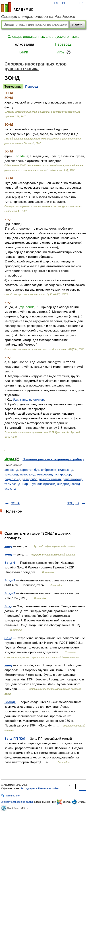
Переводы (63, 44)
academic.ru (17, 7)
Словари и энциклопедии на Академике (38, 16)
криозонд (11, 474)
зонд (8, 546)
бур (36, 469)
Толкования (23, 44)
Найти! (77, 25)
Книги (23, 52)
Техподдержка (29, 788)
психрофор (62, 474)
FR (81, 3)
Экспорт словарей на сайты (17, 801)
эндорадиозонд (68, 484)
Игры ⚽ (64, 52)
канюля (25, 399)
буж (15, 399)
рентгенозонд (73, 479)
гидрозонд (65, 469)
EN (56, 3)
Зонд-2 (9, 593)
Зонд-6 (9, 562)
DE (64, 3)
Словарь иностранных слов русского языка (43, 36)
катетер (38, 399)
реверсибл (29, 479)
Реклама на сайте (48, 788)
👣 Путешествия (10, 795)
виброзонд (48, 469)
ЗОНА (15, 503)
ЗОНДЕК (73, 503)
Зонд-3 (9, 580)
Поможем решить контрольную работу (53, 459)
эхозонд (10, 488)
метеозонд (27, 474)
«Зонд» (10, 702)
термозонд (12, 484)
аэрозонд (11, 469)
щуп (33, 484)
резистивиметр (50, 479)
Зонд (8, 606)
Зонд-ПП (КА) (14, 738)
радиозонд (12, 479)
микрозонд (45, 474)
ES (72, 3)
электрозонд (46, 484)
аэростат (26, 469)
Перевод (31, 86)
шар (25, 484)
